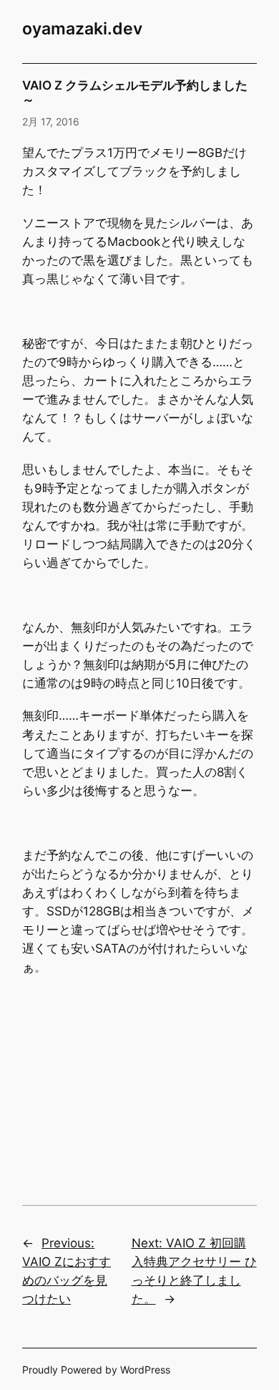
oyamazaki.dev (82, 28)
